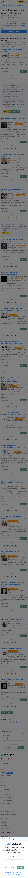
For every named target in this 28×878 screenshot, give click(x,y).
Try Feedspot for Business (12, 872)
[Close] (26, 839)
